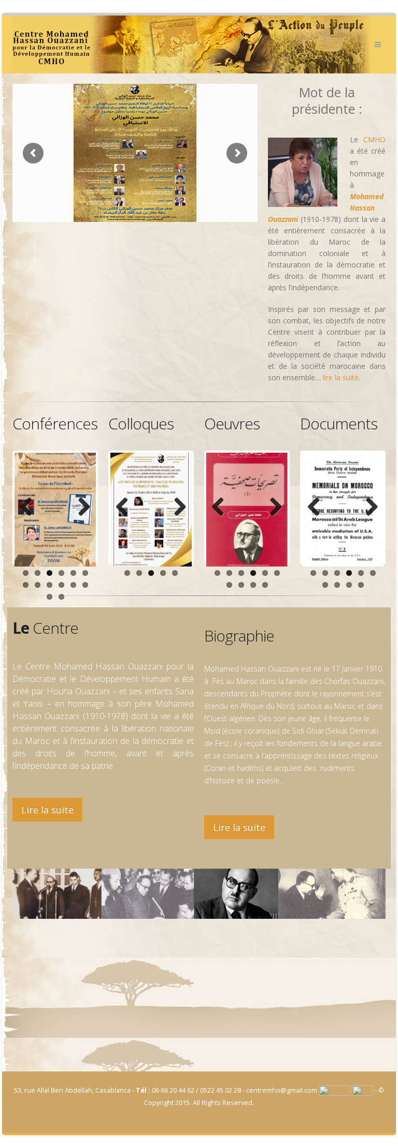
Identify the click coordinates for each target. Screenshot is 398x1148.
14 (61, 597)
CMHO (374, 139)
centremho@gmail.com (281, 1090)
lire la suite (341, 377)
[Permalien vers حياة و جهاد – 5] (247, 509)
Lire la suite (47, 809)
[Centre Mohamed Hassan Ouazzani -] (191, 44)
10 (61, 585)
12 (85, 585)
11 (73, 585)
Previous (30, 507)
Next (80, 507)
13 (49, 597)
